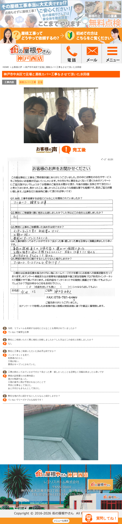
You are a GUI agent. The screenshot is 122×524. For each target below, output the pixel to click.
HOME (6, 67)
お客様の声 (17, 67)
